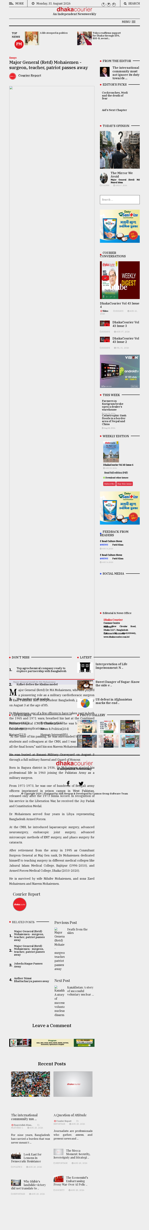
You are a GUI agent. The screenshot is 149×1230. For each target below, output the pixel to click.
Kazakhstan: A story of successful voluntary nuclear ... (80, 990)
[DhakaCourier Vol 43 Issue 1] (108, 745)
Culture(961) (18, 729)
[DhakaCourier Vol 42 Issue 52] (130, 745)
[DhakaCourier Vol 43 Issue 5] (87, 730)
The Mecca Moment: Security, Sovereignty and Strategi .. (72, 1154)
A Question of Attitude (70, 1115)
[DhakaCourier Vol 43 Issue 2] (87, 745)
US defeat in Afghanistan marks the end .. (114, 701)
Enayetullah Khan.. (23, 1125)
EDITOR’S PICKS (115, 84)
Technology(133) (52, 723)
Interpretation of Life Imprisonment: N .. (111, 665)
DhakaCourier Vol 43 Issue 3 (125, 323)
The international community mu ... (24, 1117)
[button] (128, 22)
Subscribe (109, 483)
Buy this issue (124, 483)
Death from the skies (77, 931)
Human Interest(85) (54, 734)
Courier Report (26, 894)
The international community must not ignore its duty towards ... (126, 73)
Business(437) (19, 723)
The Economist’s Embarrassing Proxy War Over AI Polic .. (71, 1181)
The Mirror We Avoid (122, 174)
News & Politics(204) (55, 729)
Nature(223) (17, 734)
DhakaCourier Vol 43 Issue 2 (125, 340)
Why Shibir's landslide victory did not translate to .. (28, 1184)
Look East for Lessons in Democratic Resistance (26, 1157)
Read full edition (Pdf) (116, 472)
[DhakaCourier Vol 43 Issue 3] (130, 730)
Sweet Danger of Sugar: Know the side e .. (118, 683)
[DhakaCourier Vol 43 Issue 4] (108, 730)
